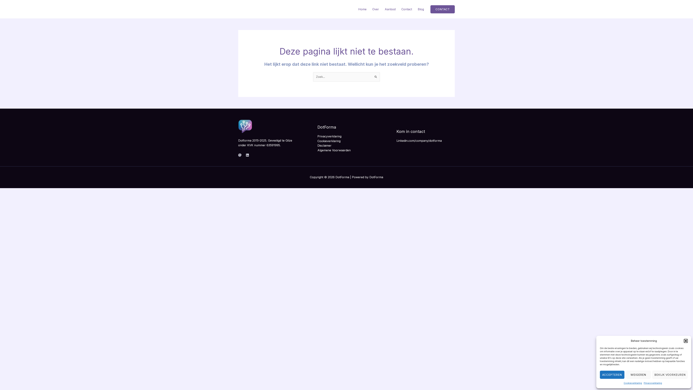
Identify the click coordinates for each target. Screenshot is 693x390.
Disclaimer (324, 145)
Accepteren (612, 374)
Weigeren (638, 374)
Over (375, 9)
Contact (406, 9)
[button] (686, 341)
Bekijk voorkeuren (670, 374)
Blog (421, 9)
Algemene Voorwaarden (334, 150)
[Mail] (239, 155)
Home (362, 9)
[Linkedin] (247, 155)
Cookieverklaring (633, 383)
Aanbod (390, 9)
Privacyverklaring (653, 383)
